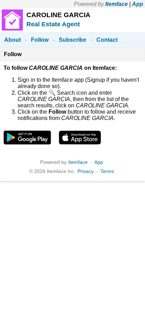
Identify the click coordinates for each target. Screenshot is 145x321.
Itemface (116, 4)
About (12, 40)
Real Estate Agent (53, 24)
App (137, 4)
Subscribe (72, 40)
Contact (107, 40)
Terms (107, 171)
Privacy (85, 171)
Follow (40, 40)
